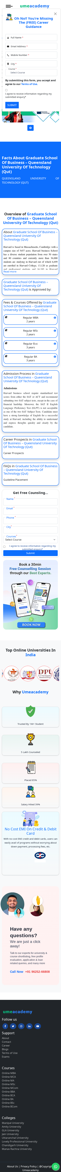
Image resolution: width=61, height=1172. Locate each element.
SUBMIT (12, 105)
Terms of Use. (29, 84)
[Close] (55, 14)
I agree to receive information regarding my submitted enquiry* (28, 95)
